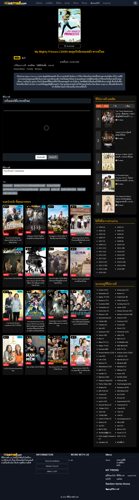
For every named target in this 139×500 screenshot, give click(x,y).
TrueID (119, 408)
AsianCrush (121, 297)
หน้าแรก (39, 3)
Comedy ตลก (8, 185)
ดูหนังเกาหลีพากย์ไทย (68, 189)
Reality (101, 387)
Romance (38, 69)
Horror (101, 335)
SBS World (121, 391)
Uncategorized (122, 419)
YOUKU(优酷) (104, 432)
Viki (118, 422)
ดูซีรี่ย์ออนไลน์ (111, 475)
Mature (101, 363)
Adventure (121, 290)
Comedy (30, 69)
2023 (101, 269)
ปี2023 (75, 3)
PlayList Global (104, 380)
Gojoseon (102, 332)
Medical (120, 363)
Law (100, 356)
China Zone (121, 300)
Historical (120, 332)
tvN (118, 415)
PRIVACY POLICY (52, 466)
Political (120, 380)
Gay (100, 328)
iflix (100, 338)
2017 (101, 258)
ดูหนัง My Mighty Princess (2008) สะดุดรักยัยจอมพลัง (21, 189)
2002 (119, 230)
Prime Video (103, 384)
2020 (119, 262)
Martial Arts (121, 359)
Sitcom (119, 398)
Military (120, 370)
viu (100, 425)
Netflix (67, 3)
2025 (101, 272)
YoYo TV (120, 436)
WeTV (101, 429)
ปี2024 (84, 3)
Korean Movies (19, 69)
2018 (119, 258)
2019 (101, 262)
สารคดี (119, 442)
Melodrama (103, 366)
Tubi (100, 412)
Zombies (102, 442)
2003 (101, 234)
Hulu (119, 335)
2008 (119, 241)
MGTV (101, 370)
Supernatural (122, 401)
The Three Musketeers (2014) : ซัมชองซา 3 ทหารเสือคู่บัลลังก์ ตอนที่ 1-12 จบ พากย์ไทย (125, 114)
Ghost (119, 328)
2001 (101, 230)
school (101, 394)
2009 (101, 244)
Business (102, 300)
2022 (119, 265)
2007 (101, 241)
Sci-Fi (119, 394)
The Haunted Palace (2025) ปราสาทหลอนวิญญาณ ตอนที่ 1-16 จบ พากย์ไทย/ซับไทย (124, 199)
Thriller (101, 408)
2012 (119, 248)
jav (72, 460)
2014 (119, 251)
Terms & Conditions (52, 461)
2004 (119, 234)
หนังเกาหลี (81, 189)
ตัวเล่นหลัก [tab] (41, 157)
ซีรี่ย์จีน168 (120, 475)
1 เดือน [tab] (127, 106)
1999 (101, 227)
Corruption (103, 307)
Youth (119, 432)
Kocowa (102, 349)
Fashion (101, 325)
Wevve (119, 429)
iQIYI (119, 338)
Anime (119, 293)
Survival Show (104, 405)
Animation (102, 293)
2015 (101, 255)
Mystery (102, 377)
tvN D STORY (104, 419)
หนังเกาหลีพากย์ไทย (10, 193)
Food (119, 325)
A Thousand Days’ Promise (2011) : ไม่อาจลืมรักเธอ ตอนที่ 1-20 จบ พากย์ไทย (124, 178)
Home (108, 460)
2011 (101, 248)
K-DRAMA (121, 342)
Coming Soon (122, 304)
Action (101, 290)
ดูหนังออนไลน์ (44, 189)
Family (101, 321)
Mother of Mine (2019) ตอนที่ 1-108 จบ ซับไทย (124, 155)
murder (101, 373)
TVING (101, 415)
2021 (101, 265)
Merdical (120, 366)
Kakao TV (102, 345)
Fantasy (120, 321)
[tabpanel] (115, 160)
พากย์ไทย (49, 3)
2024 (119, 269)
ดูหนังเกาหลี (55, 189)
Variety (101, 422)
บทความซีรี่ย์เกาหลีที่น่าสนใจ (121, 462)
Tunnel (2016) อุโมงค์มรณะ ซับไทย (123, 133)
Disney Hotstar (122, 311)
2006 (119, 237)
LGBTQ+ (120, 356)
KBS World (121, 345)
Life (100, 359)
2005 (101, 237)
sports (101, 401)
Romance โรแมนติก (53, 185)
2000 (119, 227)
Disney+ (102, 314)
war (118, 425)
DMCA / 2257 (52, 471)
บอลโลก (119, 479)
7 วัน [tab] (115, 106)
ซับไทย (58, 3)
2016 (119, 255)
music (119, 373)
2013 (101, 251)
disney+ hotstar (123, 314)
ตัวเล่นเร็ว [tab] (52, 157)
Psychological (122, 384)
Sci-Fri (101, 398)
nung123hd (132, 475)
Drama (119, 318)
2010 (119, 244)
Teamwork (121, 405)
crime (119, 307)
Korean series (122, 352)
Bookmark (107, 3)
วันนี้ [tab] (102, 106)
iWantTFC (102, 342)
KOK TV (120, 349)
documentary (104, 318)
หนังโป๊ (108, 479)
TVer (119, 412)
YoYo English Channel (106, 436)
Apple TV (102, 297)
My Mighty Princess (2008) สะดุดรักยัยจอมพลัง (29, 185)
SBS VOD (102, 391)
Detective (102, 311)
